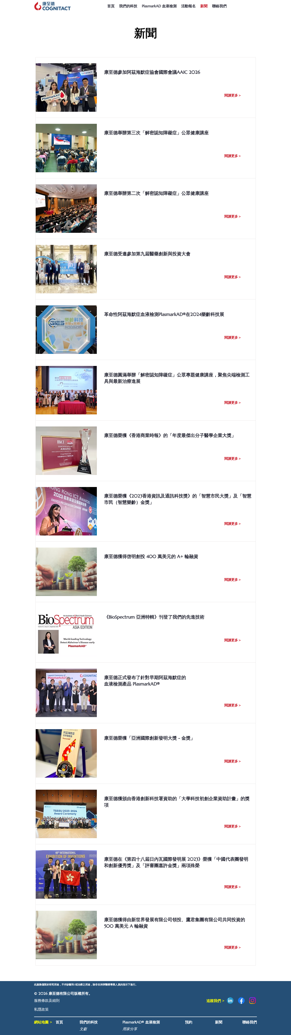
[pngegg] (230, 1000)
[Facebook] (241, 1000)
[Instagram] (252, 1000)
